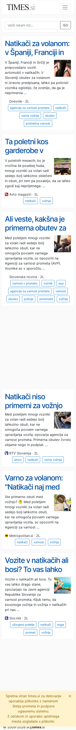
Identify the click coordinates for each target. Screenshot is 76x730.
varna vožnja (30, 115)
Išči (65, 25)
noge (60, 624)
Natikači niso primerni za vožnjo (33, 401)
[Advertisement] (38, 348)
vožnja (46, 201)
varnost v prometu (25, 283)
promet (30, 632)
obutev (50, 115)
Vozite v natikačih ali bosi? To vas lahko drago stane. (36, 569)
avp (61, 283)
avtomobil (46, 299)
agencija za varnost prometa (29, 108)
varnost (61, 291)
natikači (60, 108)
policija (28, 299)
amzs (18, 459)
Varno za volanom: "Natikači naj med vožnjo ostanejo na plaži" (34, 491)
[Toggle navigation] (65, 7)
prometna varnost (38, 123)
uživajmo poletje (23, 624)
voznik (48, 283)
